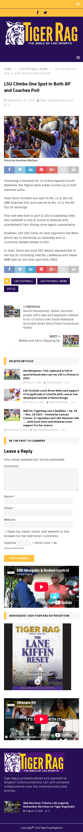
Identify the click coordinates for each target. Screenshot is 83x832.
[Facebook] (37, 13)
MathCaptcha (18, 548)
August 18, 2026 (34, 811)
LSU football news (53, 281)
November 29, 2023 (17, 430)
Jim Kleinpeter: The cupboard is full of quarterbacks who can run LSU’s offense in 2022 (51, 374)
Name (9, 496)
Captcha (10, 542)
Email (8, 507)
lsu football (23, 281)
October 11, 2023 (35, 402)
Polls (11, 289)
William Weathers (58, 402)
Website (9, 519)
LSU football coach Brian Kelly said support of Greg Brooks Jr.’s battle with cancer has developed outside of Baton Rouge (51, 394)
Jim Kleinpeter (54, 382)
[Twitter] (45, 13)
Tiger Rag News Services (56, 100)
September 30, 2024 (20, 100)
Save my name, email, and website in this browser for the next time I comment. (36, 533)
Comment (11, 466)
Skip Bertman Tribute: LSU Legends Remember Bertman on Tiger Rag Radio (49, 805)
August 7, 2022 (33, 382)
